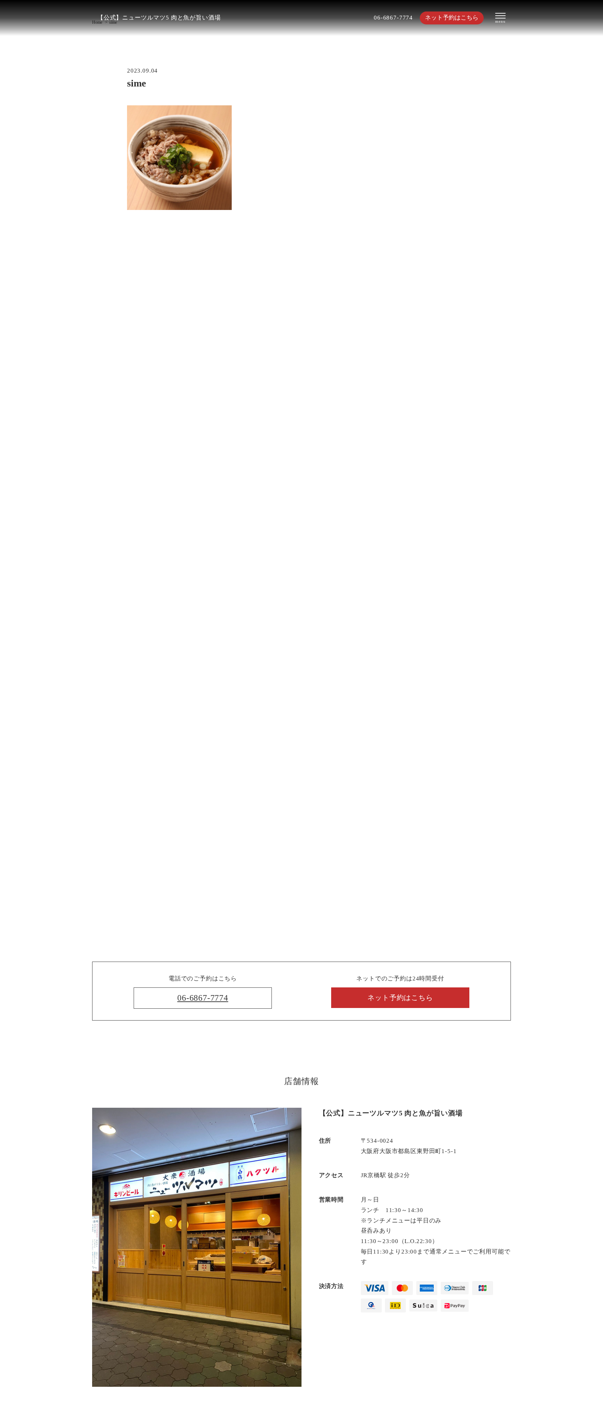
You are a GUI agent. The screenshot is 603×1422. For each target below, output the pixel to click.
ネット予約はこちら (451, 17)
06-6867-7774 (393, 17)
